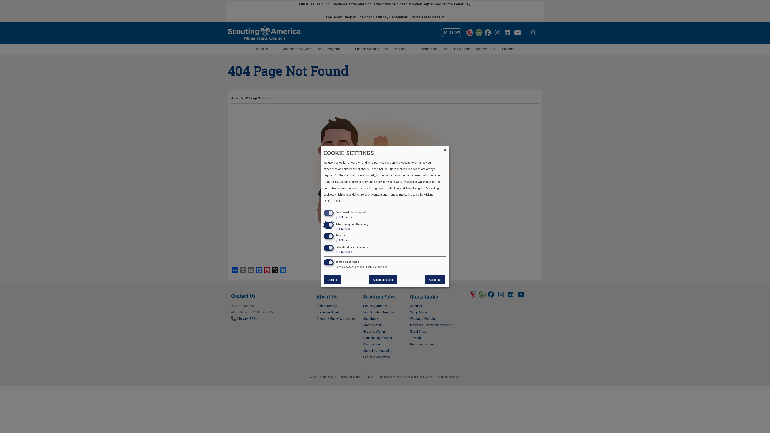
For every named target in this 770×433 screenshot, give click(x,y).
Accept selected (383, 280)
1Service (343, 229)
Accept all (435, 280)
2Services (344, 217)
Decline (332, 280)
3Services (344, 252)
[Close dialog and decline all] (446, 148)
